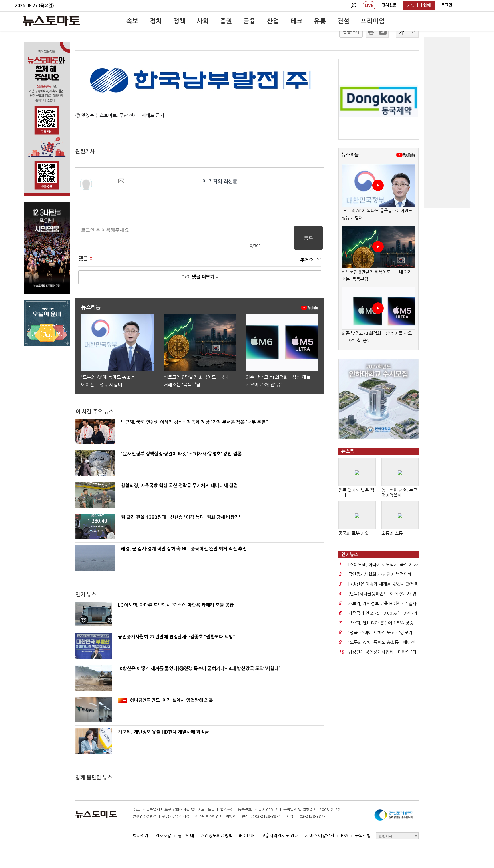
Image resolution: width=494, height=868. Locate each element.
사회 (203, 21)
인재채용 (163, 835)
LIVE (369, 5)
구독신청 (363, 835)
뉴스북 (347, 451)
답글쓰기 (351, 32)
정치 (156, 21)
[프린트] (371, 32)
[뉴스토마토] (51, 21)
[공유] (383, 32)
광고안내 (186, 835)
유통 (320, 21)
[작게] (413, 32)
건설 (343, 21)
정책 (179, 21)
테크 (296, 21)
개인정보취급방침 (216, 835)
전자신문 (389, 5)
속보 (132, 21)
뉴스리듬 (350, 155)
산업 (273, 21)
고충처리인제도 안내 (279, 835)
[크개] (401, 32)
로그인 (446, 5)
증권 (226, 21)
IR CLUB (247, 835)
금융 (250, 21)
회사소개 (141, 835)
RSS (344, 835)
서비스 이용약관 (319, 835)
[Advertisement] (447, 122)
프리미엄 (373, 21)
